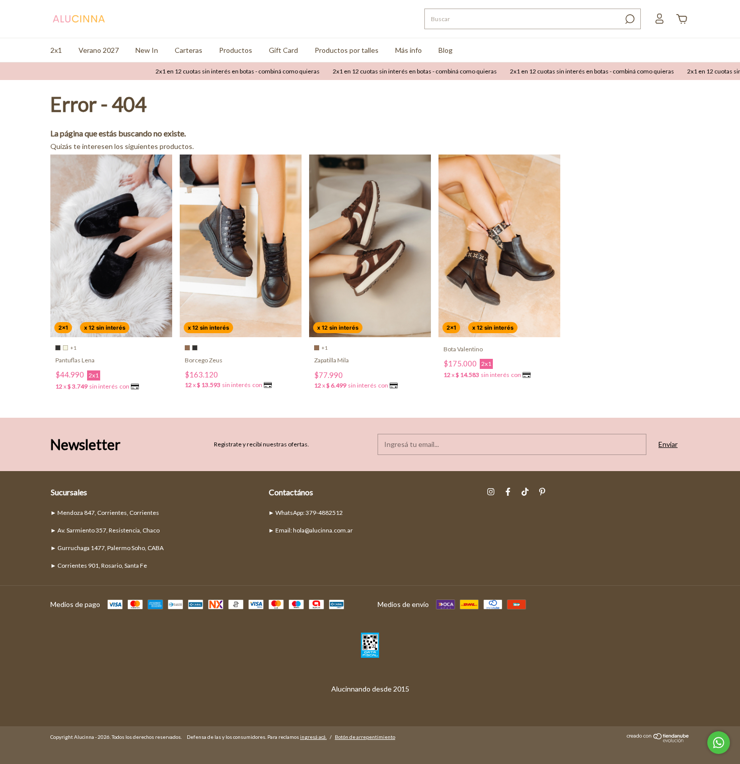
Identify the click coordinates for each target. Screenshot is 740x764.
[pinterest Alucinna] (542, 492)
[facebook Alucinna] (508, 492)
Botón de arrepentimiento (365, 737)
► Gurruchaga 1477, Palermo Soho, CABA (107, 548)
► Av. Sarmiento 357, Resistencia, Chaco (105, 530)
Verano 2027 (99, 50)
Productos (235, 50)
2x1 (56, 50)
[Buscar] (629, 19)
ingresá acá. (313, 737)
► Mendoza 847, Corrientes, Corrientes (104, 512)
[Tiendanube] (658, 739)
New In (146, 50)
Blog (445, 50)
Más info (408, 50)
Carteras (188, 50)
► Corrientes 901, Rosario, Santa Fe (98, 565)
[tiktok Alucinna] (525, 492)
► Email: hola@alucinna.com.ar (310, 530)
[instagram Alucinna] (491, 492)
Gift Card (283, 50)
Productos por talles (347, 50)
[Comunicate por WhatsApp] (718, 742)
